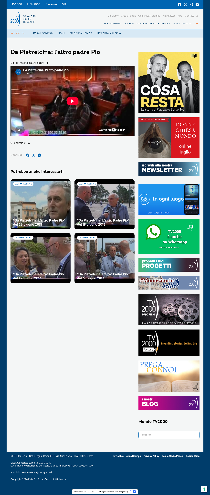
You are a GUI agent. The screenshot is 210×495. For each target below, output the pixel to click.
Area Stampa (133, 456)
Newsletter (169, 15)
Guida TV (142, 23)
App (180, 15)
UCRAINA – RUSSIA (109, 33)
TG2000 (186, 23)
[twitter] (33, 155)
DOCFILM (129, 23)
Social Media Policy (172, 456)
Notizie (154, 23)
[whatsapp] (39, 155)
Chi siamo (113, 15)
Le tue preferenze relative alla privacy (113, 492)
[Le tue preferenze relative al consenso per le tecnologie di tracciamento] (204, 489)
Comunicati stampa (149, 15)
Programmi (111, 23)
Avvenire (51, 4)
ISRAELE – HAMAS (81, 33)
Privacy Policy (151, 456)
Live (196, 23)
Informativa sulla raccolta (84, 492)
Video (176, 23)
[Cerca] (197, 16)
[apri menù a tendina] (120, 23)
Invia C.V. (118, 456)
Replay (165, 23)
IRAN (61, 33)
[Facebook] (179, 4)
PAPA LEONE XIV (43, 33)
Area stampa (128, 15)
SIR (64, 4)
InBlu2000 (34, 4)
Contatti (189, 15)
